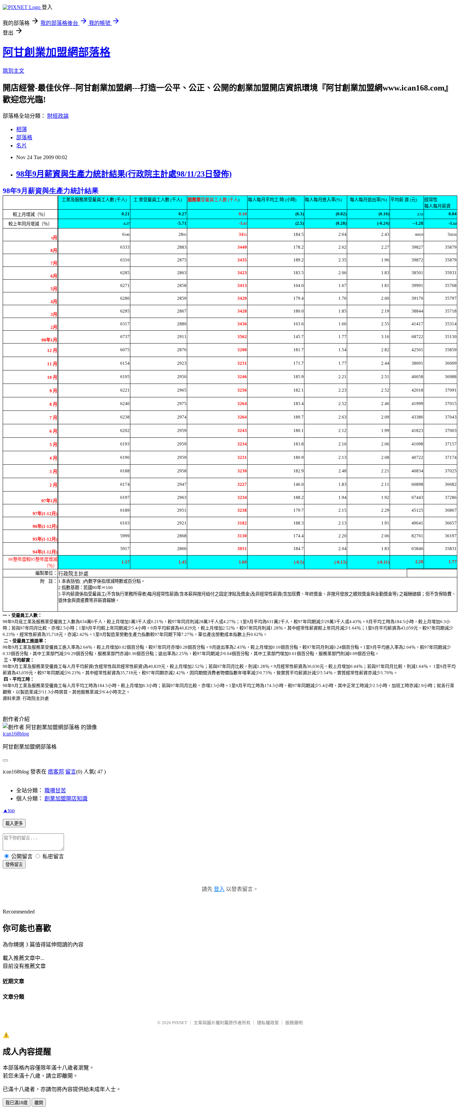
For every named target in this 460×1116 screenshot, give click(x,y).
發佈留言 (14, 864)
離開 (38, 1102)
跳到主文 (13, 71)
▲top (9, 810)
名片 (21, 145)
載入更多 (14, 823)
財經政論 (58, 116)
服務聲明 (294, 1022)
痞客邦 (56, 772)
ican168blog (16, 733)
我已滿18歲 (16, 1102)
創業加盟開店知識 (66, 798)
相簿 (21, 129)
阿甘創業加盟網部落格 (56, 52)
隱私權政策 (268, 1022)
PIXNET (179, 1022)
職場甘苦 (55, 790)
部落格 (24, 137)
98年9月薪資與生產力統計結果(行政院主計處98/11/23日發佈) (124, 174)
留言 (70, 772)
